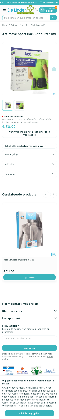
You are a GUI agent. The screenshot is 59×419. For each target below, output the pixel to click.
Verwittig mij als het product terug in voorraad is (29, 133)
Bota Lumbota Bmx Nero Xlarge (18, 259)
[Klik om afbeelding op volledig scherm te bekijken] (29, 69)
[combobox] (26, 17)
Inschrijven (29, 347)
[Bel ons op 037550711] (36, 9)
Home (5, 25)
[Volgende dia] (53, 194)
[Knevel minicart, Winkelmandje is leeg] (42, 9)
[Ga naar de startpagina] (21, 10)
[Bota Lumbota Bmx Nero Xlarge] (29, 230)
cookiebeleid (45, 405)
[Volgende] (54, 69)
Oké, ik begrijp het (29, 413)
